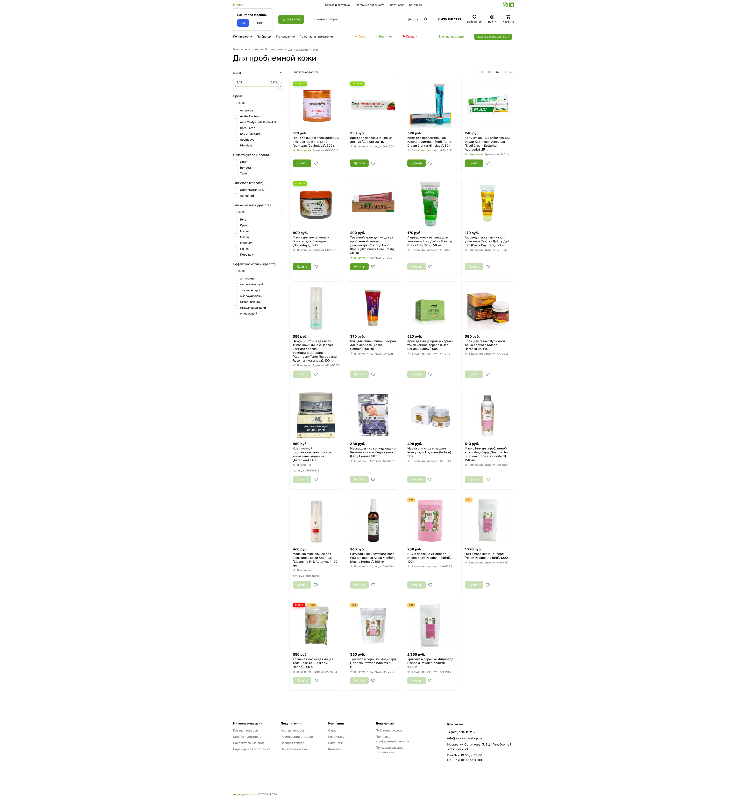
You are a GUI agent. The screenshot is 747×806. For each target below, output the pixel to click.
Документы (385, 723)
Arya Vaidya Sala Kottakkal (258, 122)
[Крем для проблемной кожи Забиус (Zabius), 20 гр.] (373, 104)
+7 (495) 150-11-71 (459, 732)
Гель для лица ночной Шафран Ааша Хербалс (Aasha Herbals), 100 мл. (373, 345)
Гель (243, 219)
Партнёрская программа (251, 749)
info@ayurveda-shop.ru (464, 738)
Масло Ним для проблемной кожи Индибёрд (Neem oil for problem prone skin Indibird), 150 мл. (486, 454)
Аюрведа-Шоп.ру (245, 794)
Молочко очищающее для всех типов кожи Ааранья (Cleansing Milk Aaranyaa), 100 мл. (315, 559)
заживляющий (250, 290)
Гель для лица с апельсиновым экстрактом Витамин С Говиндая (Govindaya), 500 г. (316, 141)
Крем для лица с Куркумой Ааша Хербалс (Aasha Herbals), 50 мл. (485, 345)
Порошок (246, 254)
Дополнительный (252, 190)
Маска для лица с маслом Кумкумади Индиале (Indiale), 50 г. (429, 452)
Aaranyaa (246, 110)
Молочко (246, 243)
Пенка (244, 249)
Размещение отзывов (297, 737)
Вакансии (335, 743)
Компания (336, 723)
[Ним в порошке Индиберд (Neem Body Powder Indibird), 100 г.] (430, 521)
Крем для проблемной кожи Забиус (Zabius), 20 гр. (371, 140)
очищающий (248, 313)
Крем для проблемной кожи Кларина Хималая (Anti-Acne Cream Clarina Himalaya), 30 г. (429, 141)
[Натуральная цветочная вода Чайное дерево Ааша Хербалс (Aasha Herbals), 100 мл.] (373, 521)
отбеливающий (250, 302)
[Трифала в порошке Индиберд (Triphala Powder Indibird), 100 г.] (373, 626)
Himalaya (246, 145)
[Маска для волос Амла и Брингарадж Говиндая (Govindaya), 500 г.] (316, 204)
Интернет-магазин (247, 723)
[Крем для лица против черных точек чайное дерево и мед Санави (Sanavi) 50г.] (430, 308)
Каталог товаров (245, 730)
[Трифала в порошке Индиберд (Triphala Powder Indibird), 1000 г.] (430, 626)
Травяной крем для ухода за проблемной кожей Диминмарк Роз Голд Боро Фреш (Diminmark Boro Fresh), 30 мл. (372, 245)
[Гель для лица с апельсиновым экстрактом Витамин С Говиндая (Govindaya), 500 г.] (316, 104)
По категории (242, 36)
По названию (285, 36)
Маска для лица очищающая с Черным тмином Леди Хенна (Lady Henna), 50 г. (373, 452)
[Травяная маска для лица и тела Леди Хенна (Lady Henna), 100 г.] (316, 626)
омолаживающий (252, 296)
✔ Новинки (384, 36)
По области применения (316, 36)
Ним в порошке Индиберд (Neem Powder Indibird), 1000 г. (487, 556)
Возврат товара (292, 743)
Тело (243, 173)
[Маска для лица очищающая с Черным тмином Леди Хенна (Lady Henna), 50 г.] (373, 415)
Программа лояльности (369, 5)
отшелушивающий (253, 307)
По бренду (264, 36)
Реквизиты (336, 737)
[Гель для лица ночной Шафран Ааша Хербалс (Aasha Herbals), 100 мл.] (373, 308)
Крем (243, 225)
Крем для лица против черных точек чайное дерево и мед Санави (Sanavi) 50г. (430, 345)
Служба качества (294, 749)
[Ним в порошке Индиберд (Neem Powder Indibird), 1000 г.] (488, 521)
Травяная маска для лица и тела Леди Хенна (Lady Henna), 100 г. (313, 663)
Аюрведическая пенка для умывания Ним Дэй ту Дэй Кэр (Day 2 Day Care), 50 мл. (430, 241)
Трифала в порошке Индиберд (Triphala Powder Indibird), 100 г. (373, 663)
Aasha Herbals (250, 116)
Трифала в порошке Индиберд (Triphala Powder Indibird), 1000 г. (430, 663)
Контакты (415, 5)
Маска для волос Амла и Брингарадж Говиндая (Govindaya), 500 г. (311, 241)
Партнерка (397, 5)
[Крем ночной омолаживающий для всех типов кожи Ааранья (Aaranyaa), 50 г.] (316, 415)
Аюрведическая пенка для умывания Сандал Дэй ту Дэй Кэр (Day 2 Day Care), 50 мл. (487, 241)
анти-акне (247, 278)
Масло (244, 237)
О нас (332, 730)
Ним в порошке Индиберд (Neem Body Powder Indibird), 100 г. (429, 557)
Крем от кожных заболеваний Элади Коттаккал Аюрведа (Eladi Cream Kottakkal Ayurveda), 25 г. (487, 143)
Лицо (243, 162)
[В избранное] (316, 163)
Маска (244, 231)
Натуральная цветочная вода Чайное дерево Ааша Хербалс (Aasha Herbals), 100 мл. (372, 557)
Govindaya (247, 139)
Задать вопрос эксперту (493, 36)
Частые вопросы (293, 730)
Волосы (245, 167)
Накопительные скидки (250, 743)
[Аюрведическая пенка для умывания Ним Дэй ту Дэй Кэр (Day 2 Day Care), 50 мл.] (430, 204)
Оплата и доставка (337, 5)
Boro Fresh (247, 128)
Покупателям (291, 723)
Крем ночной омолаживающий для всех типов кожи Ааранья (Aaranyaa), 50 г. (313, 454)
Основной (247, 195)
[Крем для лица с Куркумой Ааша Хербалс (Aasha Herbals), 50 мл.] (488, 308)
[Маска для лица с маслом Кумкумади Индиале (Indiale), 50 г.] (430, 415)
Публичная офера (389, 730)
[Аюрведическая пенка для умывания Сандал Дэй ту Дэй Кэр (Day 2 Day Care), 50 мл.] (488, 204)
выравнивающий (251, 284)
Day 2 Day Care (250, 134)
